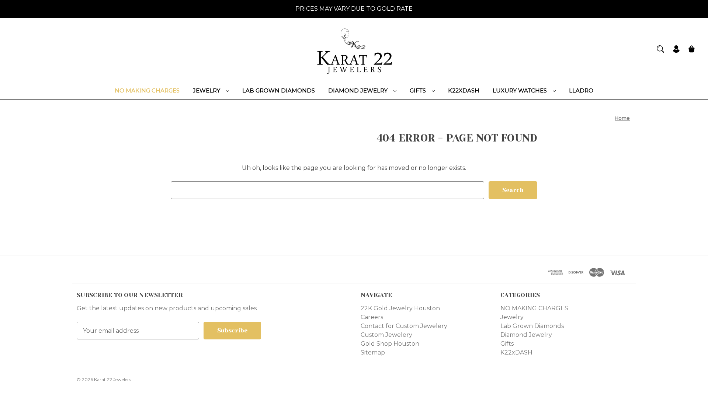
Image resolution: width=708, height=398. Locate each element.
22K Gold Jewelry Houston (400, 308)
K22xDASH (463, 90)
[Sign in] (676, 49)
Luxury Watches (520, 90)
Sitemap (373, 352)
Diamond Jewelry (358, 90)
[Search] (660, 49)
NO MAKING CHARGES (147, 90)
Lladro (581, 90)
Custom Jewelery (386, 334)
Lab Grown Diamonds (278, 90)
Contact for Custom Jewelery (404, 325)
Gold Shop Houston (390, 343)
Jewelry (207, 90)
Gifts (418, 90)
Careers (372, 317)
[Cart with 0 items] (691, 49)
